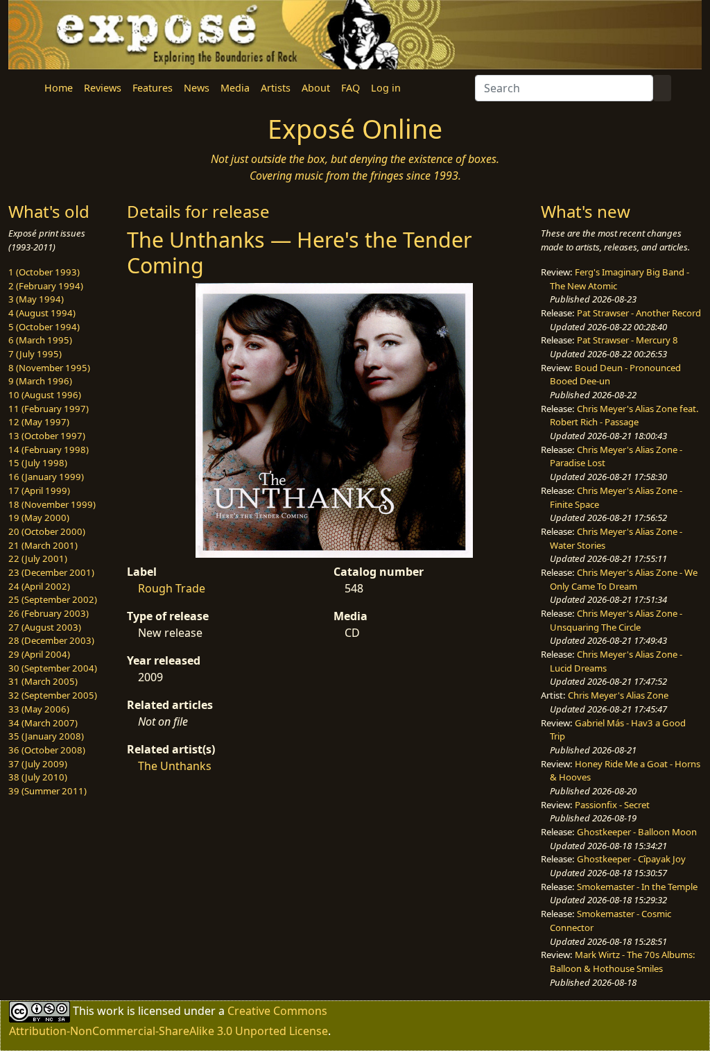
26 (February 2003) (48, 613)
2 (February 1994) (45, 286)
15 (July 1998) (37, 462)
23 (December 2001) (51, 572)
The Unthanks (174, 766)
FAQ (350, 87)
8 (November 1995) (49, 367)
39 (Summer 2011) (47, 791)
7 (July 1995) (35, 354)
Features (152, 87)
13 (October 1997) (46, 435)
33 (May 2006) (38, 709)
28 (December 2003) (51, 640)
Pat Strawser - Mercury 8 (627, 340)
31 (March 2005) (43, 681)
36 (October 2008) (46, 750)
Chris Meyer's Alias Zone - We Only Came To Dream (624, 579)
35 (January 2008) (46, 736)
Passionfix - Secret (612, 804)
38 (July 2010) (37, 777)
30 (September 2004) (52, 668)
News (196, 87)
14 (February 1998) (48, 449)
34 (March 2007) (43, 723)
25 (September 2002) (52, 599)
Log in (386, 87)
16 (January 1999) (46, 476)
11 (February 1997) (48, 408)
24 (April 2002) (39, 586)
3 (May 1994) (36, 299)
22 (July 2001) (37, 558)
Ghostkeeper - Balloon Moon (637, 832)
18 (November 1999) (52, 504)
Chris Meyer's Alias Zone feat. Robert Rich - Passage (624, 415)
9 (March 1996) (40, 381)
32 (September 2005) (52, 695)
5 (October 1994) (44, 327)
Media (235, 87)
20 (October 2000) (46, 531)
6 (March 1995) (40, 340)
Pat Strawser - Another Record (639, 313)
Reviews (102, 87)
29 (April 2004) (39, 654)
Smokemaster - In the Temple (637, 886)
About (316, 87)
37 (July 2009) (37, 764)
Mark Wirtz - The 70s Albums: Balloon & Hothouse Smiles (622, 961)
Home (58, 87)
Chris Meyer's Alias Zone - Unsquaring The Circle (616, 620)
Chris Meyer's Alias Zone (618, 695)
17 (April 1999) (39, 490)
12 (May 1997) (38, 422)
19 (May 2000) (38, 517)
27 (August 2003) (44, 627)
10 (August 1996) (44, 394)
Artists (276, 87)
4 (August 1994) (42, 313)
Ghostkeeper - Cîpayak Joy (631, 859)
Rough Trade (171, 588)
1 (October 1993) (44, 272)
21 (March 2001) (43, 545)
